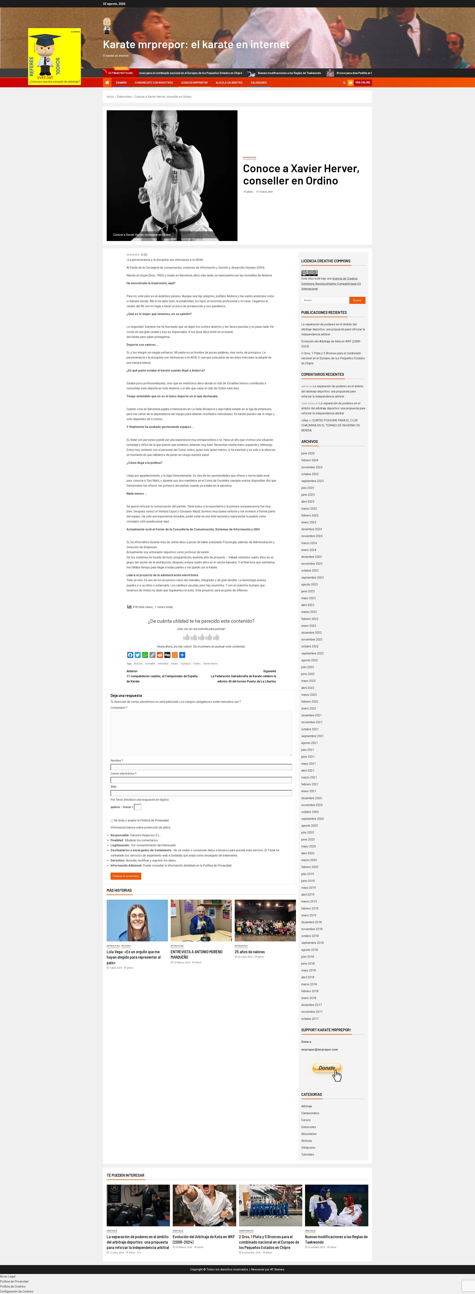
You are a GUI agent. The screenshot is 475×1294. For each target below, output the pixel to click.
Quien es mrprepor (194, 82)
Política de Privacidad (154, 820)
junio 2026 (308, 453)
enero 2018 (308, 998)
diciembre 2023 (311, 557)
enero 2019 (308, 915)
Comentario (119, 707)
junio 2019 (308, 881)
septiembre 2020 (312, 819)
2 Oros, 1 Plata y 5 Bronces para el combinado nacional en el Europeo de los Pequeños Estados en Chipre (333, 358)
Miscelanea (308, 1134)
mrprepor (186, 663)
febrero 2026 (309, 460)
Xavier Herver (210, 663)
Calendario (259, 82)
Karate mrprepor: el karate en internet (196, 43)
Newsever (257, 1269)
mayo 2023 (308, 598)
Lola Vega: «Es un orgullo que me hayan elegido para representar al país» (134, 957)
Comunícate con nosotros (154, 82)
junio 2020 (308, 839)
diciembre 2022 (311, 632)
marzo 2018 (309, 984)
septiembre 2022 (312, 653)
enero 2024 (308, 550)
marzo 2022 (309, 694)
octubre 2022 (310, 646)
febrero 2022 (309, 701)
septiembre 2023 (312, 577)
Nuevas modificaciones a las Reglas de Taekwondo (218, 73)
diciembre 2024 (311, 529)
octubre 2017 (310, 1019)
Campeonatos (310, 1113)
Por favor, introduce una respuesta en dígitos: (140, 799)
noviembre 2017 (311, 1012)
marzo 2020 (309, 860)
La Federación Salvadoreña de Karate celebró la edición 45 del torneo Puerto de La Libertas (243, 676)
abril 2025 (307, 501)
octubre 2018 (310, 936)
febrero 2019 (309, 908)
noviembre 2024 (311, 536)
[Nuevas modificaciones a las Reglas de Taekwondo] (336, 1205)
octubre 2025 (310, 474)
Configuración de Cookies (16, 1291)
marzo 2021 (309, 777)
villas (304, 420)
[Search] (344, 82)
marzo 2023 (309, 612)
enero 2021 (308, 791)
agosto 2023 (309, 584)
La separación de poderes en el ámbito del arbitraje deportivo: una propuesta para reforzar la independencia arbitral (333, 329)
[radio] (186, 638)
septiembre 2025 (312, 481)
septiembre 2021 (312, 736)
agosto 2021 (309, 743)
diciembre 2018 (311, 922)
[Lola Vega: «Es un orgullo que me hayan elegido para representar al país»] (137, 920)
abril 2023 (307, 605)
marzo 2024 (309, 543)
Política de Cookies (12, 1286)
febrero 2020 (309, 867)
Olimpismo (308, 1147)
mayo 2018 (308, 970)
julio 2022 (307, 667)
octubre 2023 (310, 570)
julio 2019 (307, 874)
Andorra (138, 663)
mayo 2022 (308, 681)
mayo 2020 (308, 846)
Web (114, 786)
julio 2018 (307, 956)
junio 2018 (308, 963)
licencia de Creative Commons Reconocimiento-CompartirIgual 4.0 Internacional (331, 283)
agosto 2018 (309, 950)
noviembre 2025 (311, 467)
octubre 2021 (310, 729)
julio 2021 (307, 750)
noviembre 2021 (311, 722)
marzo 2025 (309, 508)
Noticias (126, 946)
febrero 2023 (309, 619)
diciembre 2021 (311, 715)
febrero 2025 (309, 515)
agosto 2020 (309, 825)
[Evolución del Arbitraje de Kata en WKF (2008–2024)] (204, 1205)
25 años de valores (250, 951)
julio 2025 (307, 488)
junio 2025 (308, 494)
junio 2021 (308, 756)
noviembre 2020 (311, 805)
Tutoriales (307, 1154)
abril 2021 (307, 770)
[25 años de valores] (265, 920)
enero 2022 (308, 708)
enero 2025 (308, 522)
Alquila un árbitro (229, 82)
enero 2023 (308, 626)
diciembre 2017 (311, 1005)
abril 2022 (307, 688)
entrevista (163, 663)
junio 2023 (308, 591)
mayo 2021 (308, 763)
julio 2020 (307, 832)
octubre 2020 (310, 812)
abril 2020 (307, 853)
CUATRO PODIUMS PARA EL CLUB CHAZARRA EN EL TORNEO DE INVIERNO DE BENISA (330, 425)
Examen (121, 82)
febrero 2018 (309, 991)
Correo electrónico (124, 773)
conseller (150, 663)
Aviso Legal (7, 1276)
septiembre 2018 (312, 943)
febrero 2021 (309, 784)
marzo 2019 (309, 901)
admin (249, 192)
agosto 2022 (309, 660)
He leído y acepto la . (141, 820)
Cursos (306, 1120)
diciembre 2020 (311, 798)
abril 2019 (307, 894)
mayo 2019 (308, 887)
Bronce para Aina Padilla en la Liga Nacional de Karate (298, 73)
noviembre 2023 (311, 563)
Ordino (197, 663)
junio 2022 (308, 674)
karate (174, 663)
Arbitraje (306, 1106)
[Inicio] (107, 82)
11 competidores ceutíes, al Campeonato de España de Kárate (162, 676)
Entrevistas (249, 158)
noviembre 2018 (311, 929)
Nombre (117, 760)
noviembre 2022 (311, 639)
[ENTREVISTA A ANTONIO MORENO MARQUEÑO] (201, 920)
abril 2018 (307, 977)
